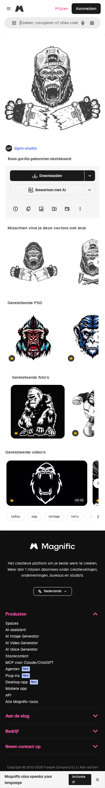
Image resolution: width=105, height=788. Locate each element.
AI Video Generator (21, 642)
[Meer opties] (80, 208)
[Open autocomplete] (12, 23)
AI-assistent (15, 629)
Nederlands (52, 591)
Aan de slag (17, 716)
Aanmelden (86, 8)
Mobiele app (16, 688)
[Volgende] (98, 262)
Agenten (17, 669)
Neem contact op (23, 746)
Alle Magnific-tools (21, 701)
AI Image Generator (22, 636)
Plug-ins (17, 675)
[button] (52, 591)
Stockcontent (16, 656)
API (8, 695)
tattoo (15, 516)
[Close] (97, 779)
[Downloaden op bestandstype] (89, 175)
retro (75, 516)
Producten (15, 614)
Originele (35, 46)
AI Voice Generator (21, 649)
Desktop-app (21, 682)
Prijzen (61, 8)
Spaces (11, 623)
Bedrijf (12, 731)
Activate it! (78, 779)
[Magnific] (52, 547)
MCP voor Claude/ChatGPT (29, 662)
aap (34, 516)
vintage (54, 516)
